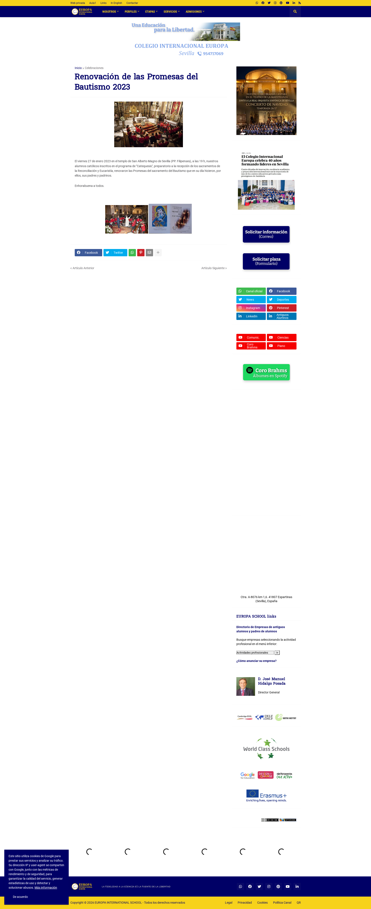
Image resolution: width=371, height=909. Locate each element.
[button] (295, 11)
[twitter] (269, 3)
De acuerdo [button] (20, 896)
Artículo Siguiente (213, 268)
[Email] (149, 252)
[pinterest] (281, 3)
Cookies (262, 902)
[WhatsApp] (132, 252)
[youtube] (287, 3)
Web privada (77, 3)
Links (103, 3)
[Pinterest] (140, 252)
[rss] (299, 3)
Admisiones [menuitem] (194, 11)
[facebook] (263, 3)
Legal (228, 902)
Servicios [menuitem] (170, 11)
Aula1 (92, 3)
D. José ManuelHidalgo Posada (272, 681)
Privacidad (245, 902)
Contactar (132, 3)
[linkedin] (294, 3)
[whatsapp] (257, 3)
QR (299, 902)
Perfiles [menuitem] (131, 11)
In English (116, 3)
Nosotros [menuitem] (109, 11)
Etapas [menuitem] (150, 11)
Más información (46, 887)
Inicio (78, 67)
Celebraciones (94, 67)
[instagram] (275, 3)
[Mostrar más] (158, 252)
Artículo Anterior (83, 268)
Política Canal (282, 902)
